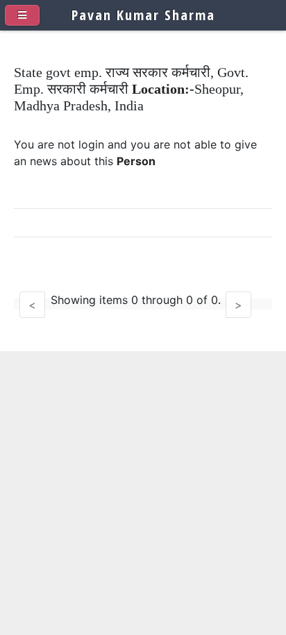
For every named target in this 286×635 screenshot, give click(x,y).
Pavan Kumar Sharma (143, 15)
